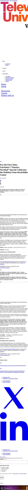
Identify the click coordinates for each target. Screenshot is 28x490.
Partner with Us (7, 95)
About (3, 86)
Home (3, 84)
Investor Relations (6, 380)
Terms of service (24, 473)
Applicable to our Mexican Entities (10, 378)
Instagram (2, 264)
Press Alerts (4, 469)
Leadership (7, 63)
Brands (6, 65)
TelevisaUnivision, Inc (11, 458)
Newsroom (5, 91)
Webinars (4, 471)
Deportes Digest (5, 468)
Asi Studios (7, 76)
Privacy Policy (16, 473)
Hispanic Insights (9, 78)
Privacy (1, 456)
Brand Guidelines (6, 382)
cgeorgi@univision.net (5, 267)
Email (3, 459)
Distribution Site (6, 377)
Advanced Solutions (9, 77)
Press (1, 161)
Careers (4, 93)
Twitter (21, 262)
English (7, 81)
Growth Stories (8, 80)
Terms (4, 456)
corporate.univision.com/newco (9, 261)
